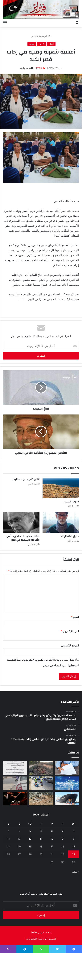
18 (41, 846)
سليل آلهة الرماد (69, 536)
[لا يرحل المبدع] (61, 488)
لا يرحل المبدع (71, 501)
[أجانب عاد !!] (41, 768)
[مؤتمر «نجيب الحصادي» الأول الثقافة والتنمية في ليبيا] (21, 522)
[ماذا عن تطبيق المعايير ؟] (15, 768)
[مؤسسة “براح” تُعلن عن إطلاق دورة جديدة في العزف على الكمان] (15, 798)
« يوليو (75, 871)
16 (62, 846)
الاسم (75, 616)
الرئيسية (43, 35)
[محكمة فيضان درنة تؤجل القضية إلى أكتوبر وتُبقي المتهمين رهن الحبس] (41, 798)
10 (52, 838)
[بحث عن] (77, 22)
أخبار (34, 35)
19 (30, 846)
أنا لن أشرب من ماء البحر (26, 479)
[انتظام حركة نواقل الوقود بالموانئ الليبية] (67, 798)
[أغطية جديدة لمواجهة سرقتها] (41, 783)
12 (30, 838)
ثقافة (31, 43)
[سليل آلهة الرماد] (61, 522)
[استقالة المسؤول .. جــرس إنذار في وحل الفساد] (67, 768)
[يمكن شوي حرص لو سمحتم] (15, 783)
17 (52, 846)
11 (41, 838)
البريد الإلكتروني (69, 631)
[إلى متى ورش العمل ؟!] (67, 783)
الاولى (41, 43)
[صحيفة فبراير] (41, 9)
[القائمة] (5, 22)
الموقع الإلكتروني (70, 645)
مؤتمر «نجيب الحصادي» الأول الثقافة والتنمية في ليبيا (22, 538)
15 (73, 846)
